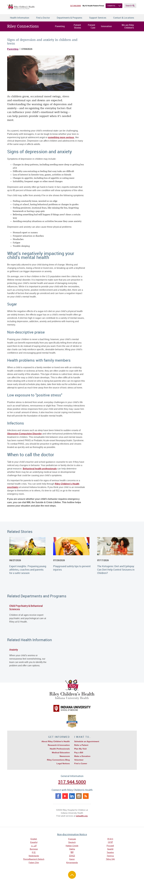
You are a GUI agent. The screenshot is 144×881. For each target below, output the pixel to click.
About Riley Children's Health (55, 741)
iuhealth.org (82, 816)
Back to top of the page (72, 875)
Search (129, 5)
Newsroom (65, 756)
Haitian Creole (72, 845)
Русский (110, 845)
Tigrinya (110, 856)
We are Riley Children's (128, 26)
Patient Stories (77, 26)
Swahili (110, 849)
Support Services (97, 17)
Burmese (34, 849)
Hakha (72, 849)
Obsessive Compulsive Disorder (24, 433)
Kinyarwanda (72, 862)
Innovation (106, 26)
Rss (86, 796)
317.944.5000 (75, 6)
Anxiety (13, 649)
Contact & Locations (123, 17)
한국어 (110, 839)
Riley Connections (23, 26)
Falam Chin (34, 862)
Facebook (58, 796)
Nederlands (34, 856)
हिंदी (72, 852)
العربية (34, 845)
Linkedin (72, 796)
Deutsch (72, 842)
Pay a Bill (78, 752)
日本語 (72, 856)
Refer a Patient (81, 745)
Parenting (60, 26)
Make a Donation (82, 756)
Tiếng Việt (110, 859)
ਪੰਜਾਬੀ (110, 842)
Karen (72, 859)
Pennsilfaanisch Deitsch (33, 859)
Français (72, 839)
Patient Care (91, 26)
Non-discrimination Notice (72, 834)
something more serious (61, 137)
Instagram (79, 796)
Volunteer (78, 760)
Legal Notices (63, 763)
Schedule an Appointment (86, 741)
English (34, 839)
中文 (34, 852)
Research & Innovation (59, 745)
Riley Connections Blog (58, 760)
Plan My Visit (80, 749)
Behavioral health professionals (40, 468)
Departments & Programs (69, 17)
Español (33, 842)
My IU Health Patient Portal (93, 6)
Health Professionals (60, 749)
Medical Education (61, 752)
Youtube (65, 796)
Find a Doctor (43, 17)
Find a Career (80, 763)
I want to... (112, 5)
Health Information (19, 17)
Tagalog (110, 852)
